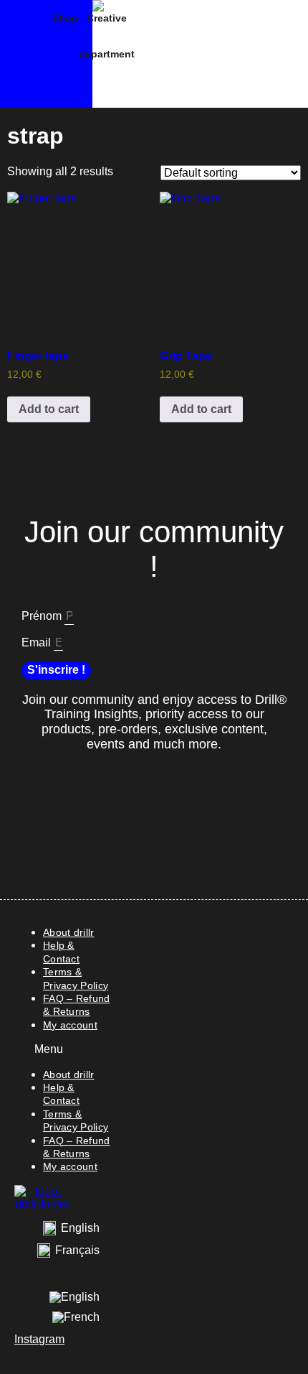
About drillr (69, 932)
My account (70, 1025)
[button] (63, 1049)
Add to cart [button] (49, 409)
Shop (65, 18)
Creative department (107, 36)
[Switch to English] (74, 1298)
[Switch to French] (76, 1317)
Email (37, 642)
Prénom (42, 616)
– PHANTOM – (26, 54)
